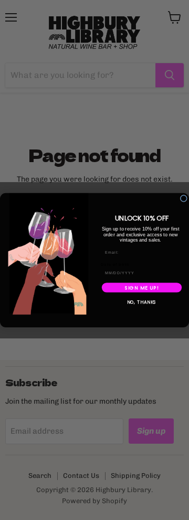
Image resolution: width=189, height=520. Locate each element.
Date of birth (115, 264)
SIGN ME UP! (142, 287)
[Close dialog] (183, 198)
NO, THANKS (142, 302)
